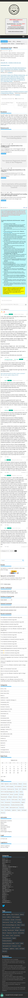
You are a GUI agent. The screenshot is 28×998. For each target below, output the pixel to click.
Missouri (20, 797)
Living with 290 (4, 727)
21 (17, 770)
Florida (16, 789)
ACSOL (2, 688)
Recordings (19, 23)
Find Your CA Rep (4, 847)
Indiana (21, 791)
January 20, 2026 (5, 144)
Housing (2, 715)
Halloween (24, 789)
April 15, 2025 (4, 168)
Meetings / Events (5, 729)
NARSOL (2, 823)
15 (21, 768)
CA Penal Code (4, 838)
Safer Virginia (3, 828)
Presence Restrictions (16, 802)
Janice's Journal (4, 724)
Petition (2, 738)
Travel (2, 747)
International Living (5, 720)
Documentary (4, 704)
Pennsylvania (7, 802)
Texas (2, 810)
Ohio (20, 799)
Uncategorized (4, 749)
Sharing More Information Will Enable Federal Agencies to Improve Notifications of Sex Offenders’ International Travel (13, 69)
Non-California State (5, 734)
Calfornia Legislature (5, 845)
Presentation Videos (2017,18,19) (8, 591)
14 (17, 768)
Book (2, 695)
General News (4, 98)
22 (21, 770)
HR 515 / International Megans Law (8, 791)
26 (10, 772)
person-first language (8, 232)
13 (14, 768)
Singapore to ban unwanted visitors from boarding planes (14, 137)
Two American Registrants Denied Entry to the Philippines (14, 161)
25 (6, 772)
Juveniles (16, 794)
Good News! (3, 713)
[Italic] (3, 304)
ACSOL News (3, 691)
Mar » (4, 776)
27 (14, 772)
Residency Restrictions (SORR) (17, 804)
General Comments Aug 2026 (15, 617)
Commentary (3, 702)
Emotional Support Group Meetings (16, 26)
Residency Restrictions (5, 804)
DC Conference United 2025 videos (15, 28)
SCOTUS (2, 807)
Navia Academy (4, 825)
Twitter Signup (7, 584)
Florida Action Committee (6, 820)
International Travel (5, 65)
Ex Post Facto (3, 789)
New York (8, 799)
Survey (2, 745)
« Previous (3, 551)
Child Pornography (9, 786)
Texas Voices (4, 830)
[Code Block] (13, 304)
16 (25, 768)
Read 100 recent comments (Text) (8, 610)
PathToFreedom (4, 736)
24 (2, 772)
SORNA (7, 807)
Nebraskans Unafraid (5, 827)
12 (10, 768)
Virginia (18, 810)
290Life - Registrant (4, 783)
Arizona (24, 783)
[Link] (14, 304)
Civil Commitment (18, 786)
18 (6, 770)
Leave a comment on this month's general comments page (14, 607)
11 (6, 768)
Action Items (3, 693)
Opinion (23, 799)
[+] (17, 304)
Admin (11, 50)
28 (17, 772)
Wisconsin (3, 812)
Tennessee (21, 807)
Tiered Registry (8, 810)
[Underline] (5, 304)
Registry (23, 802)
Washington (24, 810)
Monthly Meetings (11, 23)
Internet (11, 794)
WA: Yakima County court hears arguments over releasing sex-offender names (21, 105)
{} (15, 304)
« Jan (2, 776)
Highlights (10, 72)
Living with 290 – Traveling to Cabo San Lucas (11, 62)
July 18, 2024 (4, 192)
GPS (20, 789)
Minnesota (15, 797)
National (2, 731)
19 (10, 770)
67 (11, 192)
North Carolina (14, 799)
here (7, 569)
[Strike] (6, 304)
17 (2, 770)
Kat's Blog (21, 794)
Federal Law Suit (10, 789)
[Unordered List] (9, 304)
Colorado (24, 786)
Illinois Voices (4, 822)
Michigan (10, 797)
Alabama (20, 783)
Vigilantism (14, 810)
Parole (2, 802)
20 (14, 770)
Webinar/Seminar (4, 752)
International (3, 153)
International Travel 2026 (11, 646)
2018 (12, 592)
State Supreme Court (14, 807)
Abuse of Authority (13, 783)
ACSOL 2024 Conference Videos (15, 31)
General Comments (5, 709)
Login (26, 207)
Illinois (17, 791)
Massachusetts (4, 797)
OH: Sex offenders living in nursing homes (7, 103)
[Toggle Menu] (23, 36)
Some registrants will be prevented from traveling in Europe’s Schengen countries (14, 185)
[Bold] (2, 304)
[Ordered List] (8, 304)
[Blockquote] (11, 304)
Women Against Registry (6, 831)
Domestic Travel (4, 706)
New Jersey (3, 799)
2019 (16, 592)
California (3, 697)
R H (10, 144)
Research (3, 740)
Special (2, 743)
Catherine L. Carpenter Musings (8, 700)
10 (2, 768)
